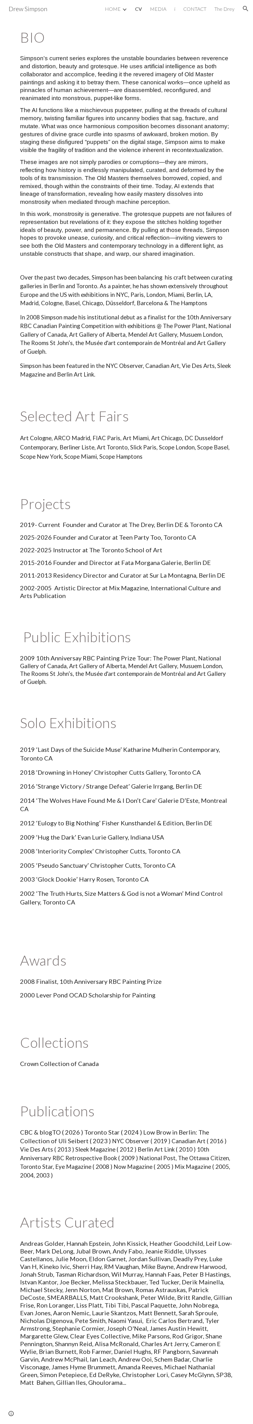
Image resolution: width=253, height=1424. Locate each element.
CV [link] (138, 9)
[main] (126, 37)
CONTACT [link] (194, 9)
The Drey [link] (224, 9)
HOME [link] (113, 9)
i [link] (174, 9)
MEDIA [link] (158, 9)
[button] (245, 8)
